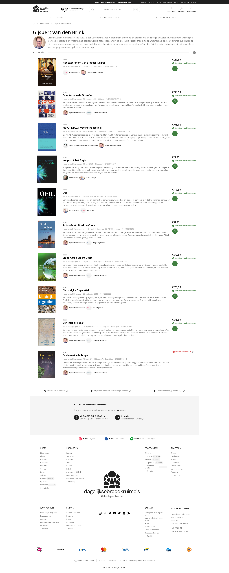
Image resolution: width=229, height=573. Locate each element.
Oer (65, 192)
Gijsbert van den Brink (63, 23)
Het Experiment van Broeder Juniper (84, 62)
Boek (65, 60)
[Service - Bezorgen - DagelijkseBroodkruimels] (189, 549)
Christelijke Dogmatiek (76, 290)
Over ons (152, 2)
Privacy (102, 560)
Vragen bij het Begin (75, 160)
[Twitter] (119, 513)
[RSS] (128, 513)
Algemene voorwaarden (84, 560)
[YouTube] (114, 513)
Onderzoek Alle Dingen (76, 355)
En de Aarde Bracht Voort (77, 257)
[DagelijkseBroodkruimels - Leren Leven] (33, 23)
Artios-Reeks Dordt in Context (80, 225)
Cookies (112, 560)
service (115, 410)
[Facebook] (105, 513)
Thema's (176, 2)
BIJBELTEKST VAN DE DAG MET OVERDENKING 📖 (114, 2)
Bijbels (159, 2)
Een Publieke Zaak (73, 322)
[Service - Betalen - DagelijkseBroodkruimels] (39, 549)
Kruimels (144, 2)
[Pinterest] (109, 513)
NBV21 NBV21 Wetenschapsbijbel (82, 127)
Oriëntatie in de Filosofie (77, 95)
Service (193, 2)
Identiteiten (185, 2)
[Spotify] (124, 513)
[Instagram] (100, 513)
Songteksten (167, 2)
